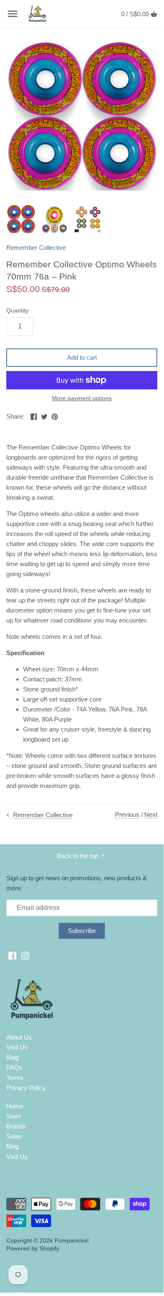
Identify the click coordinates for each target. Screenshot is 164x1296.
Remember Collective (36, 247)
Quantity (17, 310)
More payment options (82, 398)
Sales (14, 1136)
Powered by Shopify (32, 1248)
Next (150, 814)
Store (13, 1116)
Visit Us (17, 1047)
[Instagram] (25, 955)
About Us (19, 1037)
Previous (127, 814)
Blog (12, 1057)
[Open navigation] (12, 14)
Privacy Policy (26, 1087)
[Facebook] (12, 955)
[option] (21, 219)
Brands (16, 1126)
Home (14, 1106)
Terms (14, 1077)
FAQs (14, 1067)
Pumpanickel (72, 1241)
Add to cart (82, 357)
